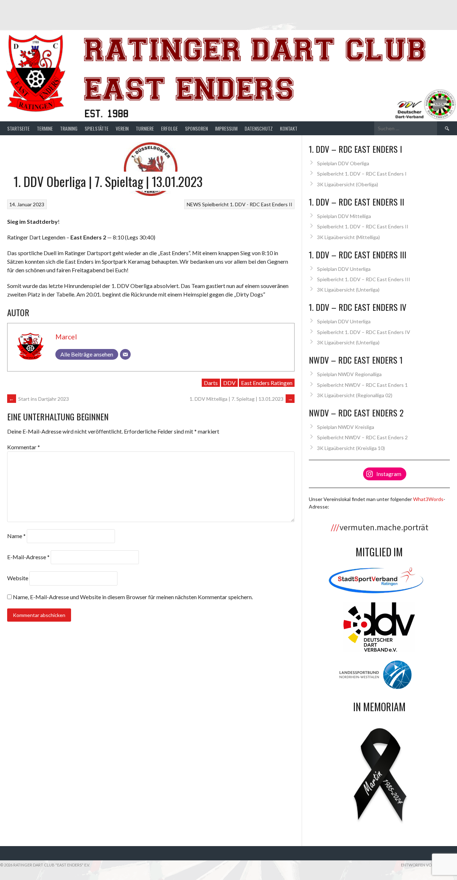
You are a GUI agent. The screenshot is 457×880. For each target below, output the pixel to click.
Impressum (226, 128)
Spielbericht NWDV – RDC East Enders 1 (362, 385)
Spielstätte (97, 128)
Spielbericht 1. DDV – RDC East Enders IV (363, 332)
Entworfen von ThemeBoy (429, 865)
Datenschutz (259, 128)
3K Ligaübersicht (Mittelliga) (348, 237)
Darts (211, 382)
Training (68, 128)
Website (17, 578)
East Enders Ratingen (266, 382)
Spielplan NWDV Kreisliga (345, 427)
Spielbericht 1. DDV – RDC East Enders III (363, 279)
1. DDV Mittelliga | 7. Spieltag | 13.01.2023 (241, 399)
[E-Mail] (125, 354)
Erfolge (169, 128)
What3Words (428, 499)
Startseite (18, 128)
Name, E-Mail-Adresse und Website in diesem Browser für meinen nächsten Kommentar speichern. (133, 596)
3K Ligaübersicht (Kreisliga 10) (351, 448)
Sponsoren (196, 128)
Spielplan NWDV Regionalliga (349, 374)
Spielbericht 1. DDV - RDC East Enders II (247, 204)
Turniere (145, 128)
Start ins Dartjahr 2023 (39, 399)
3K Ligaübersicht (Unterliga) (348, 290)
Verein (122, 128)
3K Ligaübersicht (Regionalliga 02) (354, 395)
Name (16, 535)
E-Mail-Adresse (28, 556)
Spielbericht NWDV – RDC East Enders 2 (362, 437)
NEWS (194, 204)
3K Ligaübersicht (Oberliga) (347, 184)
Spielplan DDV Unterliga (344, 269)
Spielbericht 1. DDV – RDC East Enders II (362, 226)
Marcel (66, 337)
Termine (45, 128)
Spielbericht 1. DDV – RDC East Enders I (362, 174)
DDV (229, 382)
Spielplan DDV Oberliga (343, 163)
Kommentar (23, 447)
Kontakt (288, 128)
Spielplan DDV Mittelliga (344, 216)
